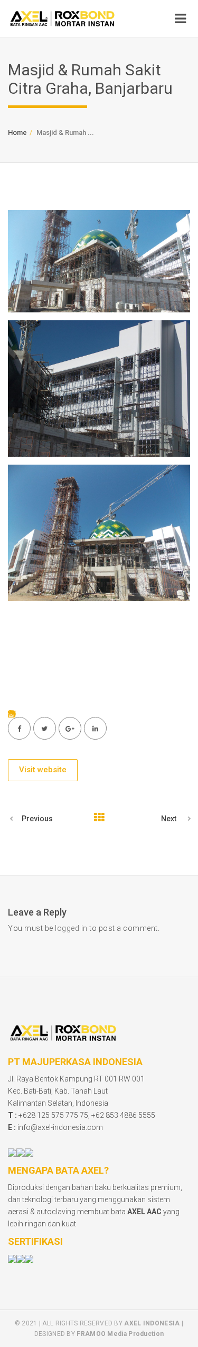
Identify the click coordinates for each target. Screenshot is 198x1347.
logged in (71, 928)
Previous (37, 818)
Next (168, 818)
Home (17, 132)
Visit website (43, 769)
